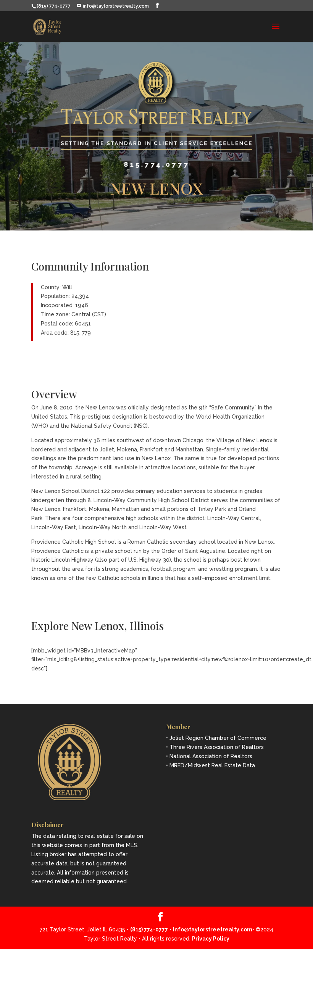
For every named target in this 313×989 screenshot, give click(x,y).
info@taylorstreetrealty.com (212, 929)
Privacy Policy (210, 939)
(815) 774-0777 (54, 6)
